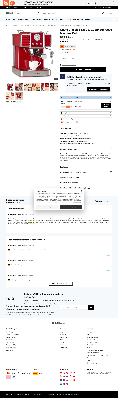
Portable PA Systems (12, 334)
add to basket (85, 70)
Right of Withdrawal (93, 352)
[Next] (114, 19)
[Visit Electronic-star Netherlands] (61, 384)
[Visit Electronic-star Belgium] (74, 380)
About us (89, 332)
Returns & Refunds (92, 337)
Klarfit (62, 345)
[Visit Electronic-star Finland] (71, 380)
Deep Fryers (9, 350)
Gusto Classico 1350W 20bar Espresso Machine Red (74, 25)
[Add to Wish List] (109, 69)
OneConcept (64, 347)
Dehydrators (10, 342)
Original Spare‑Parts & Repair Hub (97, 355)
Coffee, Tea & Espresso (39, 25)
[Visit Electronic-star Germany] (61, 373)
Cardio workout (11, 337)
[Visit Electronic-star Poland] (74, 376)
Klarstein (62, 340)
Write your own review (102, 201)
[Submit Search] (38, 13)
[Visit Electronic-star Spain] (61, 376)
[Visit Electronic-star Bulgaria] (67, 380)
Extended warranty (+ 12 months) (79, 83)
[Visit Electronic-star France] (71, 373)
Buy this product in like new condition (72, 101)
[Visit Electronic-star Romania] (64, 380)
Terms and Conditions (24, 394)
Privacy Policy (90, 373)
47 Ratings (62, 43)
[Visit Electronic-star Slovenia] (67, 384)
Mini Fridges (9, 332)
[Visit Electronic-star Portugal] (64, 384)
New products (78, 19)
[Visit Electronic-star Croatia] (61, 380)
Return (89, 347)
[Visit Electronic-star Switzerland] (67, 373)
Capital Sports (64, 337)
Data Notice (90, 360)
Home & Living (14, 25)
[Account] (103, 13)
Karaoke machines (11, 347)
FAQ (88, 334)
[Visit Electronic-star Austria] (64, 373)
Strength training (11, 345)
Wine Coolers (10, 340)
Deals (69, 19)
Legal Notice (37, 394)
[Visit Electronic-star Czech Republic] (67, 376)
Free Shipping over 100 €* (34, 7)
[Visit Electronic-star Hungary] (71, 376)
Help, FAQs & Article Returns (104, 7)
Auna (61, 332)
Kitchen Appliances (25, 25)
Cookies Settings (92, 363)
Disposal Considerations (94, 358)
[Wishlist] (107, 13)
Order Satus (90, 345)
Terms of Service (99, 373)
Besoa (62, 342)
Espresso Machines (53, 25)
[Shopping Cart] (111, 13)
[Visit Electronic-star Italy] (74, 373)
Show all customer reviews (61, 284)
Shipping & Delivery (93, 340)
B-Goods (88, 19)
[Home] (8, 25)
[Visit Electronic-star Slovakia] (64, 376)
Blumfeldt (63, 334)
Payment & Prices (92, 342)
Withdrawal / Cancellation (95, 350)
